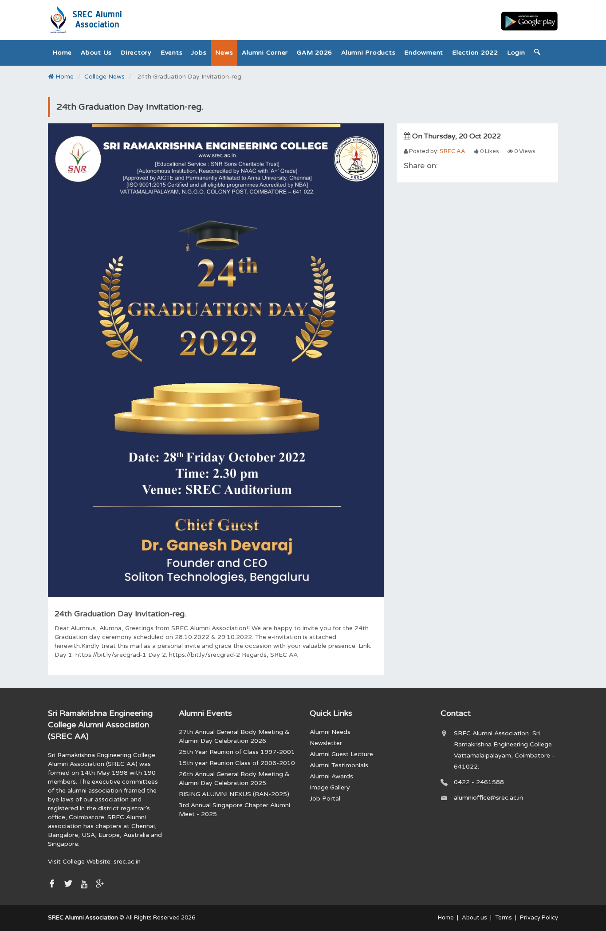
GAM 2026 (314, 52)
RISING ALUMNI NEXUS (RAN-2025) (234, 794)
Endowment (423, 52)
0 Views (524, 151)
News (224, 52)
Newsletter (326, 743)
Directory (136, 52)
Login (516, 52)
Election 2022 (475, 52)
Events (172, 52)
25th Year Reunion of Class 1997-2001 (237, 752)
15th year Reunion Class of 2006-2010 (237, 763)
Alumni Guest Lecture (341, 754)
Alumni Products (368, 52)
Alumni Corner (265, 52)
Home (62, 52)
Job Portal (325, 798)
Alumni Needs (330, 732)
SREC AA (452, 151)
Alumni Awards (331, 776)
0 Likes (489, 151)
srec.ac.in (127, 861)
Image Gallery (330, 787)
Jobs (198, 52)
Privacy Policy (539, 917)
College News (104, 76)
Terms (503, 917)
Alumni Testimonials (339, 765)
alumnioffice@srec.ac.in (488, 797)
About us (96, 52)
